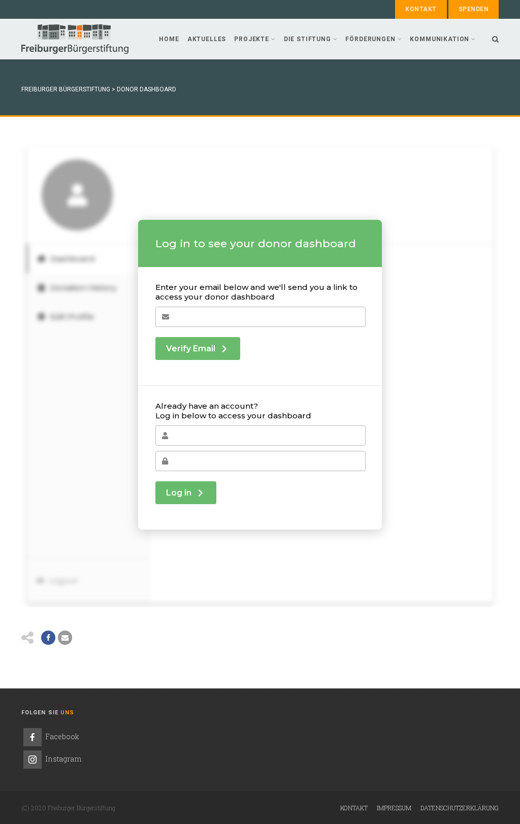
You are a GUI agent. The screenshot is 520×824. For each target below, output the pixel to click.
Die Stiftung (307, 39)
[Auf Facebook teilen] (48, 638)
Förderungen (370, 39)
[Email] (65, 638)
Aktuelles (206, 39)
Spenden (474, 9)
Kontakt (420, 9)
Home (169, 39)
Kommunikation (439, 39)
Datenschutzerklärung (459, 808)
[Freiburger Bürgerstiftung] (74, 39)
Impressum (394, 808)
